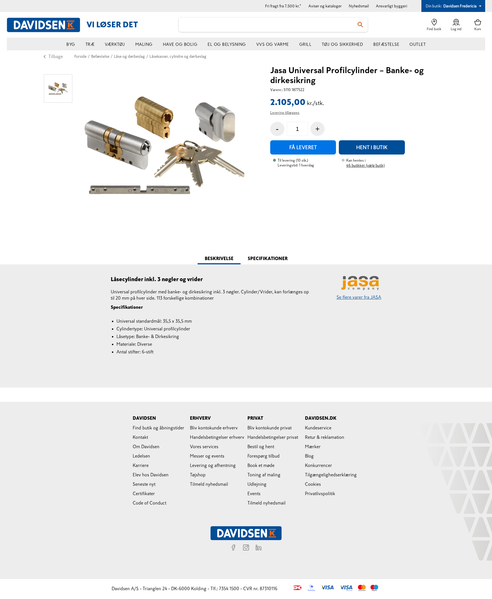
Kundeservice (318, 427)
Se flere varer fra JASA (359, 297)
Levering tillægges (285, 112)
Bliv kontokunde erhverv (214, 427)
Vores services (204, 446)
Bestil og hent (260, 446)
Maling (144, 44)
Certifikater (144, 493)
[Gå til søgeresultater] (360, 25)
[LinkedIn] (258, 548)
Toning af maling (263, 474)
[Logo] (47, 25)
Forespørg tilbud (263, 456)
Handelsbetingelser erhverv (217, 437)
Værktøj (115, 44)
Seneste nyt (144, 484)
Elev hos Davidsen (151, 474)
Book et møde (260, 465)
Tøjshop (198, 474)
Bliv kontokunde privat (269, 427)
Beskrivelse (219, 258)
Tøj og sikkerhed (342, 44)
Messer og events (207, 456)
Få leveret (303, 147)
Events (254, 493)
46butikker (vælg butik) (365, 165)
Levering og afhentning (213, 465)
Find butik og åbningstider (158, 427)
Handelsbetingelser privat (272, 437)
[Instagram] (246, 548)
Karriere (141, 465)
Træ (90, 44)
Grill (305, 44)
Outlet (417, 44)
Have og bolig (180, 44)
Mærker (313, 446)
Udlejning (256, 484)
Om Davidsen (146, 446)
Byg (70, 44)
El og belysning (227, 44)
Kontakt (140, 437)
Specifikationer (268, 258)
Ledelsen (141, 456)
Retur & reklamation (324, 437)
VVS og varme (272, 44)
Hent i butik (372, 147)
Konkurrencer (318, 465)
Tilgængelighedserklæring (331, 474)
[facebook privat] (233, 548)
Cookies (313, 484)
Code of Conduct (149, 503)
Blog (309, 456)
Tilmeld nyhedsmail (209, 484)
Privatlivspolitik (320, 493)
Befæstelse (386, 44)
